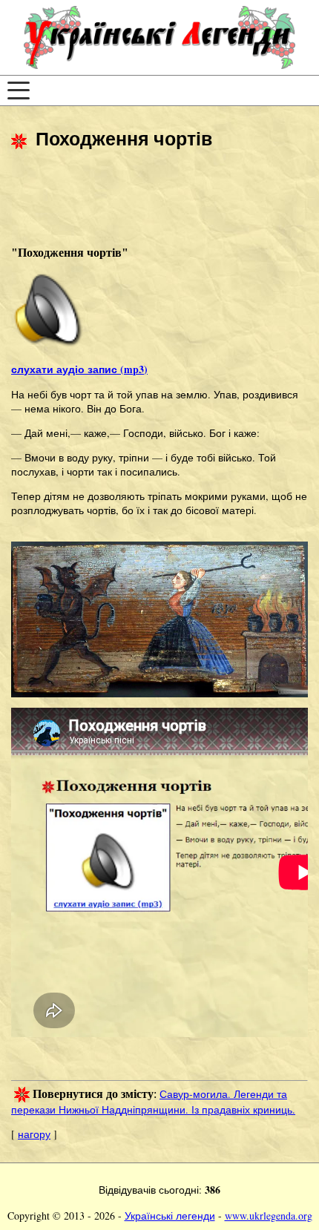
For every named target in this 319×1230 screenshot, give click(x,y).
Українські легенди (170, 1215)
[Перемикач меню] (18, 90)
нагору (34, 1134)
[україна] (159, 37)
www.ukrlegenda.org (268, 1215)
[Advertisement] (130, 202)
